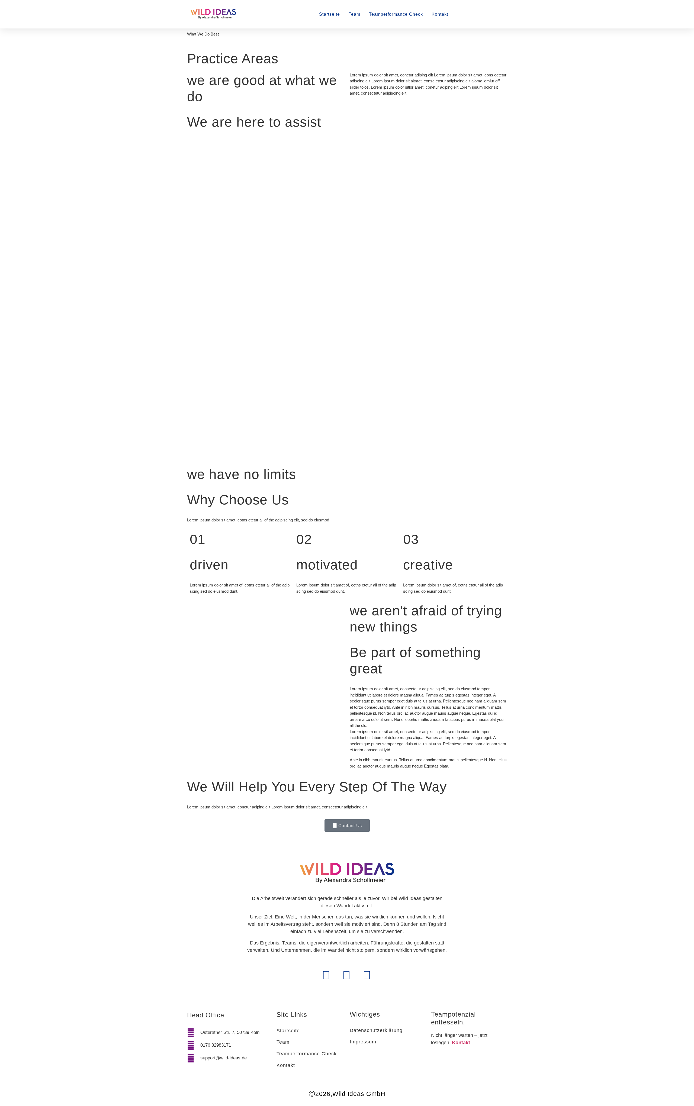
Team (354, 14)
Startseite (329, 14)
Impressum (363, 1041)
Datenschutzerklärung (376, 1030)
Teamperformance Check (396, 14)
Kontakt (440, 14)
